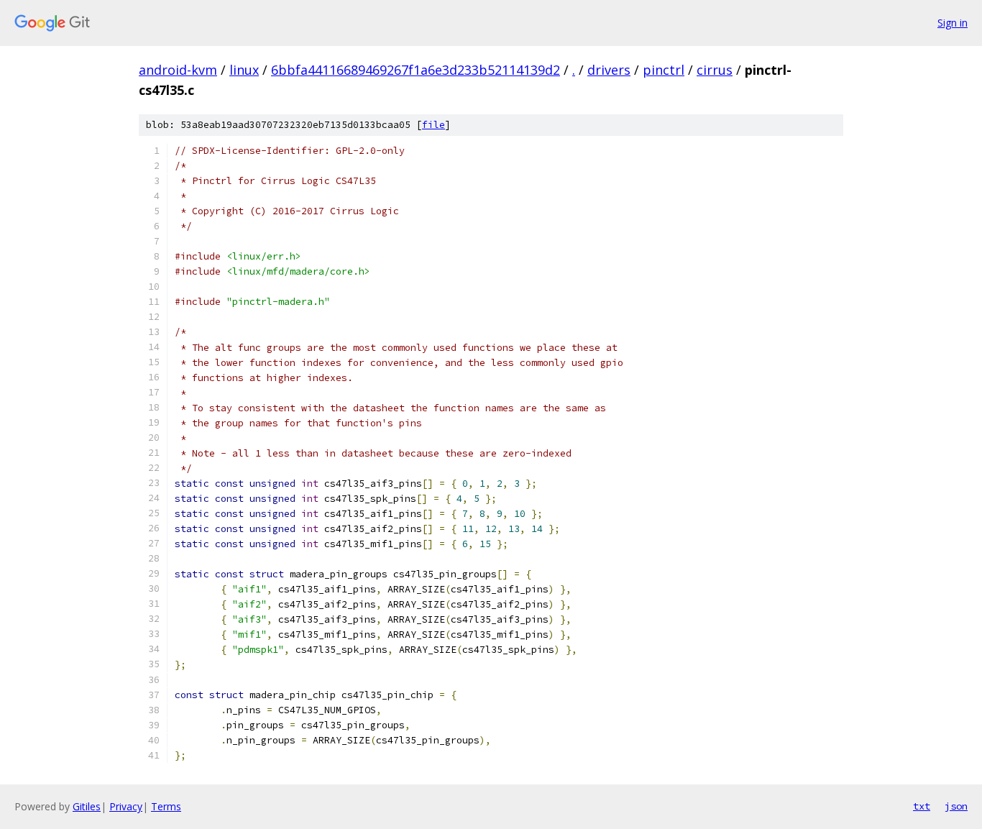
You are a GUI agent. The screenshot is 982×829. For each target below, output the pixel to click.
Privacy (125, 806)
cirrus (715, 69)
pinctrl (663, 69)
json (956, 806)
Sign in (952, 22)
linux (244, 69)
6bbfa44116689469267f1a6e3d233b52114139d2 (415, 69)
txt (921, 806)
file (433, 125)
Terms (166, 806)
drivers (608, 69)
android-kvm (178, 69)
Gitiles (87, 806)
